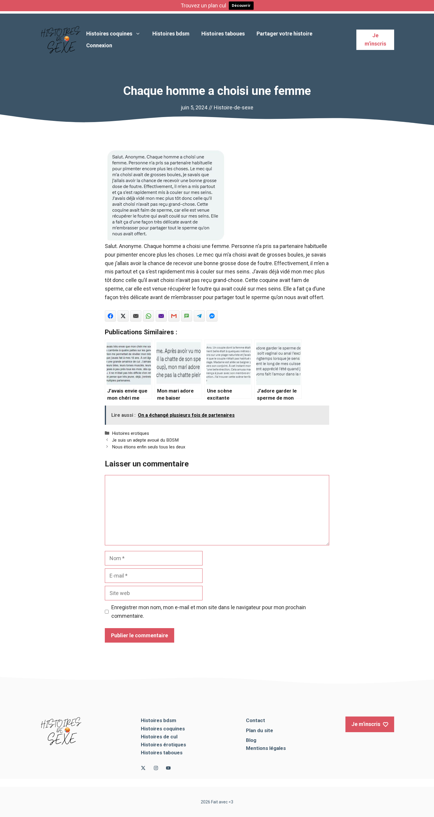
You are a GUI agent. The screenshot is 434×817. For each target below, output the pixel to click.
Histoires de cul (159, 737)
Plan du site (259, 730)
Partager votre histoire (284, 33)
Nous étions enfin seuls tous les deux (148, 447)
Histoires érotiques (163, 745)
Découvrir (241, 5)
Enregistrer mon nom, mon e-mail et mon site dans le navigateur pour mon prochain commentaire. (208, 611)
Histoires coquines (109, 33)
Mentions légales (266, 748)
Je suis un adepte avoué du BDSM (145, 440)
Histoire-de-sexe (233, 107)
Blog (251, 740)
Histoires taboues (223, 33)
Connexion (99, 45)
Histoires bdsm (171, 33)
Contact (255, 720)
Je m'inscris (375, 39)
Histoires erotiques (130, 433)
